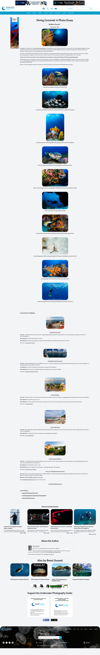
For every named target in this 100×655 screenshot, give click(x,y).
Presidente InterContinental (32, 371)
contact (74, 629)
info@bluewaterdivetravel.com (29, 479)
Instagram (52, 554)
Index (81, 629)
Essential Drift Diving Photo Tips (30, 493)
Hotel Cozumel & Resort (31, 469)
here (62, 57)
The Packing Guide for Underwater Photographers (34, 495)
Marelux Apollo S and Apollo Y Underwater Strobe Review (61, 527)
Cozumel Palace (29, 404)
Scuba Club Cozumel (30, 342)
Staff (78, 629)
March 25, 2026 (92, 534)
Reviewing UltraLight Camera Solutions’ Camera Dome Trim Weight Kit (83, 527)
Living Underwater (30, 435)
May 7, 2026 (23, 533)
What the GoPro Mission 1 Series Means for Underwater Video (37, 527)
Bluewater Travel (57, 610)
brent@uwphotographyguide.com (53, 552)
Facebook (46, 554)
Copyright (91, 629)
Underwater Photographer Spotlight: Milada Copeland (13, 527)
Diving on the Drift (30, 60)
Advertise (86, 629)
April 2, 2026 (70, 533)
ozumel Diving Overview (29, 498)
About (70, 629)
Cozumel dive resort (73, 57)
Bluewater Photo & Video (37, 609)
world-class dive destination (39, 48)
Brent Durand (55, 24)
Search (91, 9)
